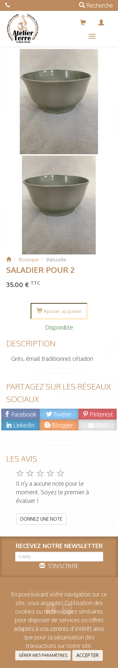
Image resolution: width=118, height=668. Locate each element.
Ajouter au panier (62, 311)
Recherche (99, 5)
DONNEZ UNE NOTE (41, 519)
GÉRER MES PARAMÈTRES (43, 655)
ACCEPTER (87, 655)
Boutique (29, 259)
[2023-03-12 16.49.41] (59, 101)
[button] (92, 36)
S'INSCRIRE (62, 565)
